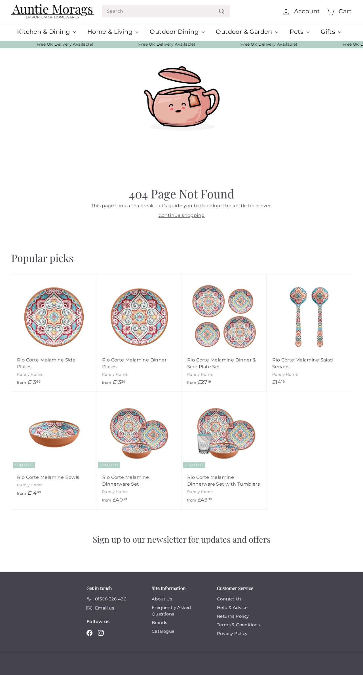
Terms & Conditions (238, 624)
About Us (162, 599)
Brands (159, 622)
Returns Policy (233, 616)
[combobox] (166, 11)
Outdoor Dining (175, 31)
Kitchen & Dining (44, 31)
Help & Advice (232, 607)
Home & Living (110, 31)
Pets (297, 31)
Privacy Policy (232, 633)
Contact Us (229, 599)
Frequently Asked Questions (171, 611)
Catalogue (163, 631)
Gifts (329, 31)
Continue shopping (182, 215)
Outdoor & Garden (245, 31)
